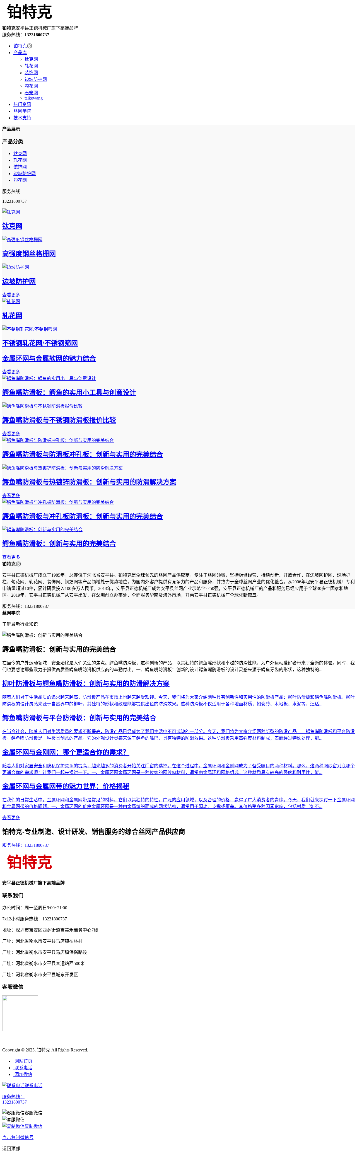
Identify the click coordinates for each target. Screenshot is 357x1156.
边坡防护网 (36, 79)
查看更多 (11, 294)
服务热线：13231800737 (25, 845)
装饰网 (31, 72)
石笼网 (31, 92)
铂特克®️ (22, 45)
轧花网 (31, 66)
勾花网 (31, 86)
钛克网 (31, 59)
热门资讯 (22, 104)
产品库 (20, 52)
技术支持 (22, 117)
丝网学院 (22, 111)
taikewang (34, 98)
